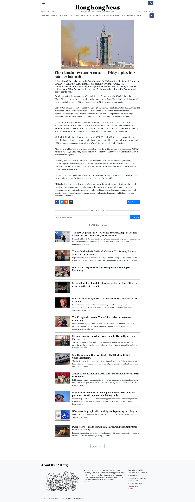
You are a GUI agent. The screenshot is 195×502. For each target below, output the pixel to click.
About (70, 498)
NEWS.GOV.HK (120, 15)
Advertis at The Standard (105, 15)
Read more (87, 482)
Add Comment (133, 202)
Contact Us (63, 498)
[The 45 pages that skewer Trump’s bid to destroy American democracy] (62, 321)
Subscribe (135, 217)
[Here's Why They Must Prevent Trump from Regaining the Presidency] (62, 271)
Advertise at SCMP (87, 15)
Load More (97, 446)
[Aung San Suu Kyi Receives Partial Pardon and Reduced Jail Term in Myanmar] (62, 378)
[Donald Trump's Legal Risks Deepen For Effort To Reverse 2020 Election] (62, 303)
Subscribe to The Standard (69, 15)
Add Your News (133, 486)
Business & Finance (134, 15)
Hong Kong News (97, 7)
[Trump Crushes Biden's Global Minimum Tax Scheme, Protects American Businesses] (62, 255)
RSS (131, 489)
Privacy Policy (78, 498)
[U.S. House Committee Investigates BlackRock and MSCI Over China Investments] (62, 359)
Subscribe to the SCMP (50, 15)
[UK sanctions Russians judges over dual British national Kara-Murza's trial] (62, 340)
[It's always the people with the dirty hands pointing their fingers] (62, 415)
